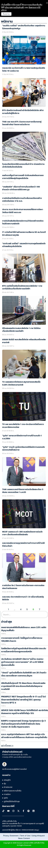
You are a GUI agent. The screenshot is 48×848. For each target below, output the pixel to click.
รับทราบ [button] (6, 14)
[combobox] (24, 614)
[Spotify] (28, 811)
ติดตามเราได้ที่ (8, 806)
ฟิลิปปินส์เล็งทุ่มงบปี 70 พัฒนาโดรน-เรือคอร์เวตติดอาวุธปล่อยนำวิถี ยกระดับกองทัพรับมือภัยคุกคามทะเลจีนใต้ (23, 686)
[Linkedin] (33, 811)
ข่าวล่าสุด (6, 622)
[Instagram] (13, 811)
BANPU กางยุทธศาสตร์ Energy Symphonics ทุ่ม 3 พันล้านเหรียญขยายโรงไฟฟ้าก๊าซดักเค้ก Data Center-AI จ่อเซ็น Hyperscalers (23, 724)
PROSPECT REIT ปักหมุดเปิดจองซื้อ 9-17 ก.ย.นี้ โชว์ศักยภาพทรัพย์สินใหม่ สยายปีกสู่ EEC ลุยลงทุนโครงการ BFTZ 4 (23, 700)
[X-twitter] (18, 811)
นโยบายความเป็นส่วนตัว (14, 7)
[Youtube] (8, 811)
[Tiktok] (3, 811)
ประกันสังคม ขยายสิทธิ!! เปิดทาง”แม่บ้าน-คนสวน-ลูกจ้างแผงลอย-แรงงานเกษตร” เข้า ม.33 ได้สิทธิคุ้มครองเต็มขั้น (22, 662)
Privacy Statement (10, 835)
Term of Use (25, 835)
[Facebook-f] (23, 811)
